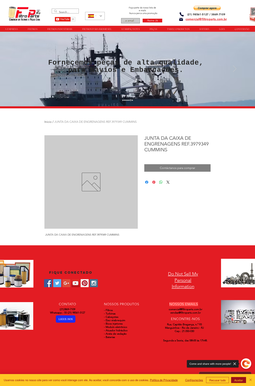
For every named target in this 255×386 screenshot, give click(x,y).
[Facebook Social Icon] (48, 283)
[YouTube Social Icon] (75, 283)
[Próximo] (234, 68)
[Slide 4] (127, 100)
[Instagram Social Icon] (94, 283)
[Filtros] (122, 100)
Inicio (48, 121)
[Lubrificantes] (125, 100)
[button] (207, 8)
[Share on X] (168, 182)
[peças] (124, 100)
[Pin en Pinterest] (154, 182)
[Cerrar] (250, 380)
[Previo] (20, 68)
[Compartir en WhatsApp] (161, 182)
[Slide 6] (130, 100)
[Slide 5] (128, 100)
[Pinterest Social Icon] (85, 283)
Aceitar (238, 380)
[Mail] (181, 19)
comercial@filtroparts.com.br (185, 309)
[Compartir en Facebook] (146, 182)
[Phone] (181, 14)
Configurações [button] (194, 380)
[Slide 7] (132, 100)
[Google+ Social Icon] (66, 283)
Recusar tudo (217, 380)
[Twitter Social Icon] (57, 283)
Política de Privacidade (164, 380)
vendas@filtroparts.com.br (185, 312)
